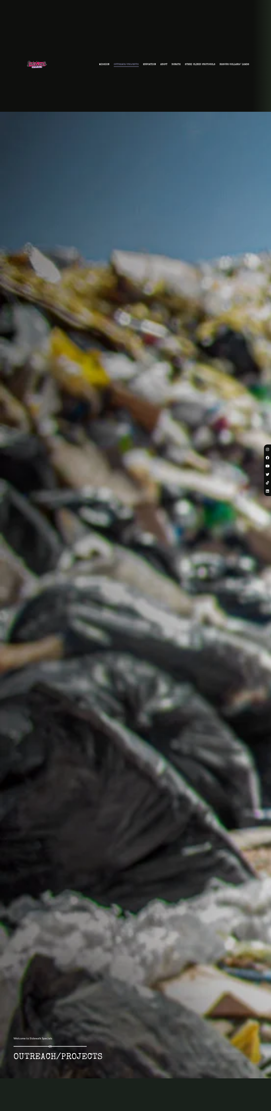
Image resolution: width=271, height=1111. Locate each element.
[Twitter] (267, 474)
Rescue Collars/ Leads (234, 67)
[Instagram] (267, 449)
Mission (104, 67)
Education (149, 67)
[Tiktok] (267, 482)
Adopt (163, 67)
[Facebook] (267, 457)
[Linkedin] (267, 491)
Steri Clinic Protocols (200, 67)
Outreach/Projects (126, 67)
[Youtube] (267, 466)
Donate (176, 67)
